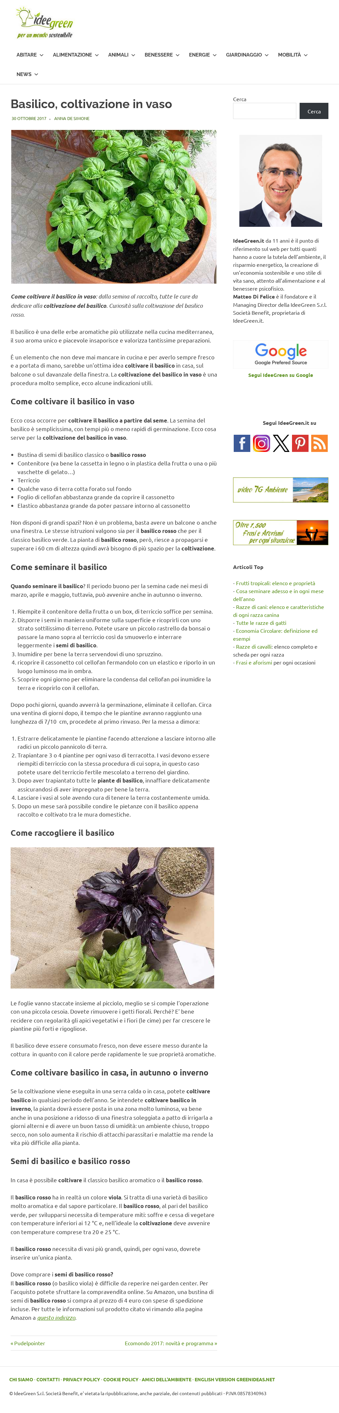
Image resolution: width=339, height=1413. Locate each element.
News (24, 74)
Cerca (239, 99)
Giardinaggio (244, 55)
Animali (118, 55)
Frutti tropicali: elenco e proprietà (275, 583)
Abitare (27, 55)
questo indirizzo (56, 1317)
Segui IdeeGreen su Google (280, 375)
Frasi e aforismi (254, 662)
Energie (199, 55)
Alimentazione (72, 55)
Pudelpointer (29, 1343)
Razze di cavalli (253, 646)
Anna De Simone (71, 118)
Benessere (159, 55)
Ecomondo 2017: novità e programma (169, 1343)
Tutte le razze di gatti (261, 622)
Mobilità (289, 55)
